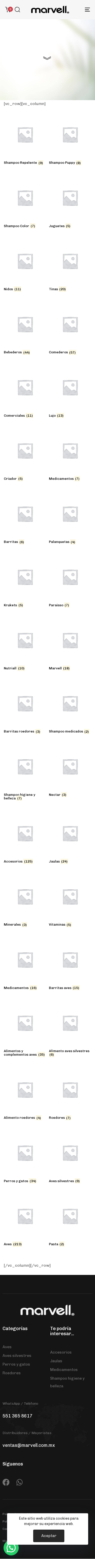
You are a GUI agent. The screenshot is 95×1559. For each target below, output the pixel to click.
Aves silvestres (17, 1355)
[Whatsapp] (19, 1482)
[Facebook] (6, 1482)
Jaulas (56, 1361)
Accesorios (61, 1352)
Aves (7, 1347)
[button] (17, 9)
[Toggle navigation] (76, 9)
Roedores (12, 1373)
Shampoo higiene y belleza (67, 1382)
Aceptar (48, 1535)
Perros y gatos (16, 1364)
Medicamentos (64, 1369)
